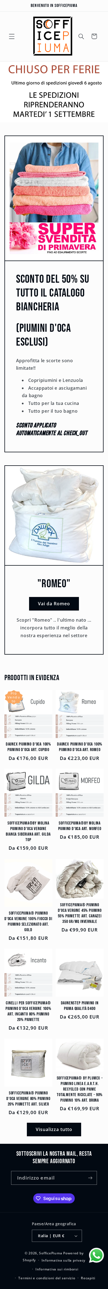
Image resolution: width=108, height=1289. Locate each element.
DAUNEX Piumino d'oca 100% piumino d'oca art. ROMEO (79, 747)
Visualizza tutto (54, 1129)
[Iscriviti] (90, 1178)
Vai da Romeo (54, 604)
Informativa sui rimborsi (56, 1269)
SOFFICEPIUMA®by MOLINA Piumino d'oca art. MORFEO (79, 826)
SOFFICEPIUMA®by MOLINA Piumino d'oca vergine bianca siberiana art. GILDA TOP (28, 832)
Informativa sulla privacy (63, 1260)
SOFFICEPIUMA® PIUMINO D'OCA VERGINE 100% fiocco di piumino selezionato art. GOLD (28, 922)
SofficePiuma (50, 1253)
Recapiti (88, 1278)
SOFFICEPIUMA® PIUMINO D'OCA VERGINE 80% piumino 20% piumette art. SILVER (28, 1099)
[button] (11, 36)
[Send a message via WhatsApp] (96, 1255)
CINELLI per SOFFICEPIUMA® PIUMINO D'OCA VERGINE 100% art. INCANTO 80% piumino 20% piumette (28, 1011)
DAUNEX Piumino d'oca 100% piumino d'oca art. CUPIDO (28, 747)
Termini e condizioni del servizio (46, 1278)
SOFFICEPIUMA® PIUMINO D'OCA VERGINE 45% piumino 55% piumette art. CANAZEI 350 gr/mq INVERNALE (80, 913)
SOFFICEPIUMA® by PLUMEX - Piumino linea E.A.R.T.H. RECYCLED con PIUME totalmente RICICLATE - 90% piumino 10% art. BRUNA (80, 1089)
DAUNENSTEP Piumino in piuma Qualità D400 (80, 1005)
